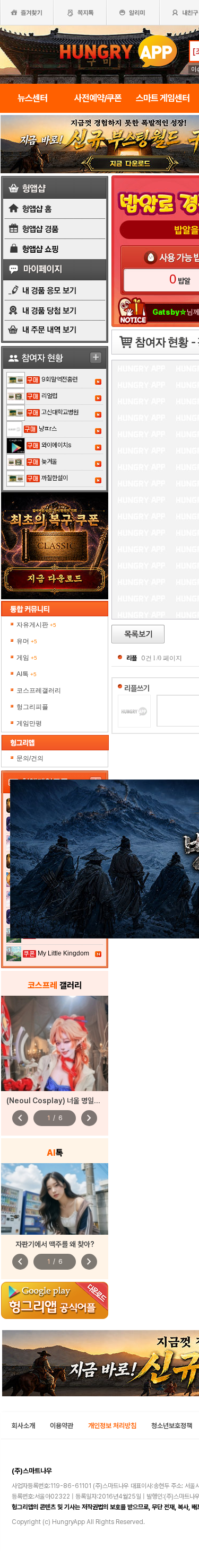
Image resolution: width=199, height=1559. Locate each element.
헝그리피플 (32, 707)
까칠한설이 (54, 478)
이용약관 (61, 1426)
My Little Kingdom (63, 953)
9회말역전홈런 (59, 379)
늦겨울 (49, 461)
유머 (26, 641)
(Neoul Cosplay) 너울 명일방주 (56, 1100)
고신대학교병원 (60, 412)
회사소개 (23, 1426)
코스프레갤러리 (38, 690)
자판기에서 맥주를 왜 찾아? (54, 1244)
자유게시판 (36, 624)
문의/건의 (30, 758)
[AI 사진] (54, 1199)
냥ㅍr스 (48, 428)
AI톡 (26, 674)
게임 (26, 657)
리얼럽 (49, 396)
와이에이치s (56, 445)
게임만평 (29, 723)
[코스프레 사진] (54, 1043)
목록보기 (138, 634)
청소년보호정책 (171, 1426)
